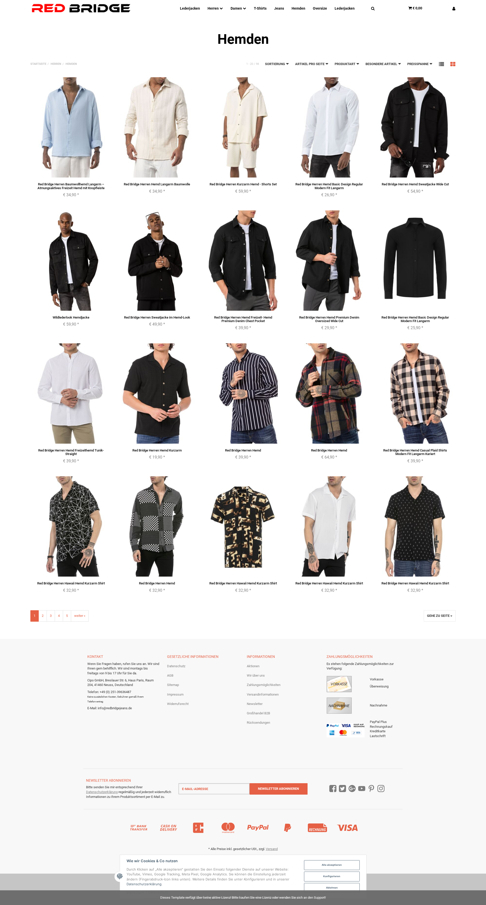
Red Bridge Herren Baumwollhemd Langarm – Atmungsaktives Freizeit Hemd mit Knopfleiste (71, 186)
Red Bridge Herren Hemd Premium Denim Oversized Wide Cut (329, 319)
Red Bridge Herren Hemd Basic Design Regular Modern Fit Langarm (329, 186)
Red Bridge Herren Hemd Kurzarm (157, 450)
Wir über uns (256, 675)
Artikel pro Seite (310, 64)
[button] (441, 64)
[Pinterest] (371, 789)
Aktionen (253, 666)
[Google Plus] (352, 789)
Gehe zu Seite (438, 616)
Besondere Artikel (382, 64)
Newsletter (254, 704)
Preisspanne (418, 64)
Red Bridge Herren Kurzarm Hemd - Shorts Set (243, 184)
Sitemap (173, 685)
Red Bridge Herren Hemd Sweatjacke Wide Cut (415, 184)
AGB (170, 675)
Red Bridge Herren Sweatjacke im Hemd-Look (157, 317)
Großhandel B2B (258, 713)
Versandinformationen (263, 694)
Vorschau (71, 173)
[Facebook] (332, 789)
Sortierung (275, 64)
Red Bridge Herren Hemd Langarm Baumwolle (157, 184)
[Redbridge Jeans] (81, 8)
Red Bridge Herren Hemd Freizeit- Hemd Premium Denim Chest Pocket (243, 319)
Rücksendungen (258, 722)
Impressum (175, 694)
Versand (272, 849)
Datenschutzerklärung (102, 792)
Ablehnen (332, 887)
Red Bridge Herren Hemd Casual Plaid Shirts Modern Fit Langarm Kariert (415, 452)
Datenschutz (176, 666)
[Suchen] (373, 8)
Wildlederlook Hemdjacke (71, 317)
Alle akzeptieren (332, 864)
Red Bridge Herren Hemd (243, 450)
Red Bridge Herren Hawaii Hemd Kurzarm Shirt (71, 583)
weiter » (79, 616)
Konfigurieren (331, 876)
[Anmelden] (452, 8)
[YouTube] (361, 789)
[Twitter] (342, 789)
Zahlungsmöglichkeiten (263, 685)
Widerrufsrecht (178, 704)
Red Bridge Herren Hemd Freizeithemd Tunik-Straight (71, 452)
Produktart (345, 64)
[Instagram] (380, 789)
